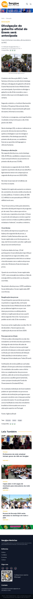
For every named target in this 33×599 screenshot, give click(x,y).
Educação (8, 18)
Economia (4, 557)
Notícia (14, 420)
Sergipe (20, 420)
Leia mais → (6, 460)
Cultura (3, 559)
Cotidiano (4, 555)
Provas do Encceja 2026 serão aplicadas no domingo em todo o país (15, 516)
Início (2, 18)
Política (3, 552)
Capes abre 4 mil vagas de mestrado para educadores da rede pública (16, 486)
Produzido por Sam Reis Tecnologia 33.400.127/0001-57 (16, 597)
